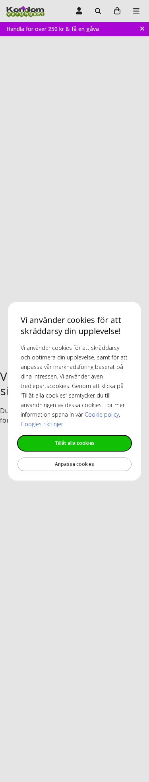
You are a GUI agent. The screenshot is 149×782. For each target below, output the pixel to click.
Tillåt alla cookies (75, 443)
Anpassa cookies (74, 464)
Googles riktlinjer (42, 424)
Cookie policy (102, 414)
